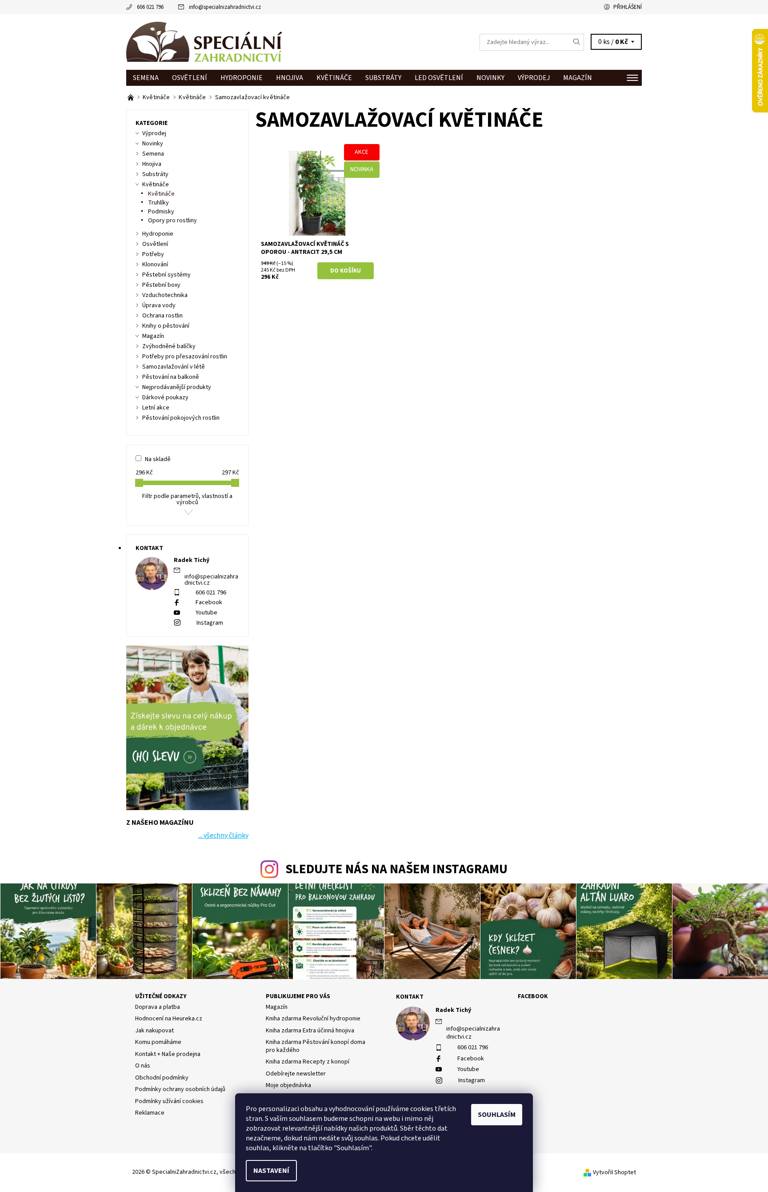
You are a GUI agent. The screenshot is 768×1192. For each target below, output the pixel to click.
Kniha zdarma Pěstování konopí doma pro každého (315, 1046)
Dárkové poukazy (165, 397)
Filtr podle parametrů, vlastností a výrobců (187, 499)
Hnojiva (289, 78)
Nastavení (271, 1171)
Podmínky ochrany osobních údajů (180, 1089)
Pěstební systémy (166, 274)
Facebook (209, 602)
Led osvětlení (439, 78)
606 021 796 (150, 7)
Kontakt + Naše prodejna (167, 1054)
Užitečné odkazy (161, 996)
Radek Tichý (453, 1010)
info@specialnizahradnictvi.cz (225, 7)
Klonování (155, 264)
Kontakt (410, 996)
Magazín (577, 78)
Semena (146, 78)
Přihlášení (627, 7)
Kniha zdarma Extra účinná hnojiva (310, 1030)
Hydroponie (241, 78)
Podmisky (161, 211)
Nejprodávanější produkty (176, 387)
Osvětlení (189, 78)
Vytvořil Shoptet (614, 1172)
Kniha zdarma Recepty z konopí (307, 1061)
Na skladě (158, 459)
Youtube (206, 612)
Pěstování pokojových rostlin (181, 417)
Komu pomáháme (158, 1042)
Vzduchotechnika (165, 295)
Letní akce (155, 407)
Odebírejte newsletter (296, 1073)
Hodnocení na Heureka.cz (168, 1018)
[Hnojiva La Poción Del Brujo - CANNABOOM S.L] (131, 97)
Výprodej (534, 78)
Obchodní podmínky (161, 1077)
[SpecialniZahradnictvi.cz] (204, 42)
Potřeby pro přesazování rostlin (184, 356)
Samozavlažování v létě (173, 366)
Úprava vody (159, 305)
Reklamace (149, 1112)
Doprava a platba (157, 1007)
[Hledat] (577, 42)
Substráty (383, 78)
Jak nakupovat (154, 1030)
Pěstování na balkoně (170, 377)
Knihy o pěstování (165, 325)
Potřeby (153, 254)
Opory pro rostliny (172, 220)
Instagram (209, 622)
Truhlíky (158, 202)
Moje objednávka (288, 1085)
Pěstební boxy (161, 285)
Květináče (334, 78)
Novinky (490, 78)
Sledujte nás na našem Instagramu (396, 869)
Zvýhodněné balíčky (169, 346)
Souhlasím (497, 1115)
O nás (142, 1065)
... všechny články (223, 835)
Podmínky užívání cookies (169, 1101)
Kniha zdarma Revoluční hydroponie (313, 1018)
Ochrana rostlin (162, 315)
